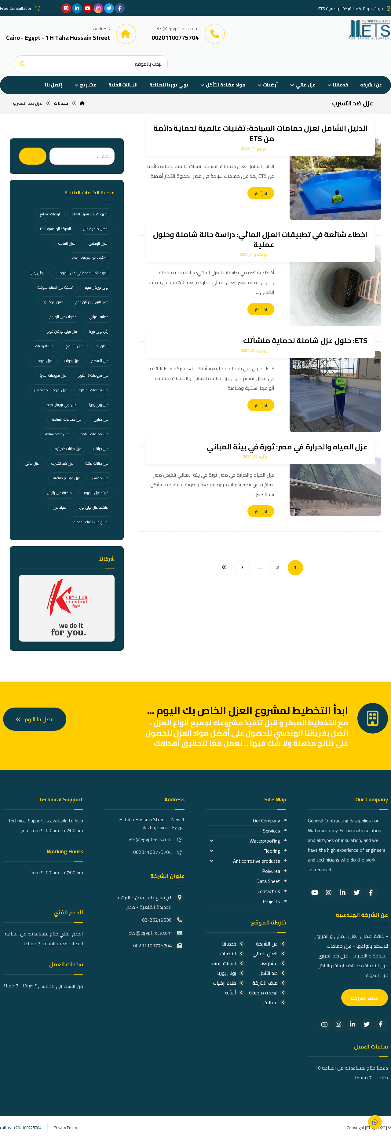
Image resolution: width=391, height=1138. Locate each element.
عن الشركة (267, 943)
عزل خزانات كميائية (68, 448)
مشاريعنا (269, 963)
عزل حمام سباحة (57, 433)
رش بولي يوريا (98, 331)
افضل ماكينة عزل (95, 228)
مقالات (270, 1002)
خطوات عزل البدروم (63, 316)
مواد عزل (59, 507)
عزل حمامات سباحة (94, 433)
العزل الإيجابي (98, 243)
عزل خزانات (100, 448)
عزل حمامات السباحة (67, 419)
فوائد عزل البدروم (96, 492)
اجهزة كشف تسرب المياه (90, 214)
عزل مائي (32, 463)
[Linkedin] (343, 893)
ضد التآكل (268, 973)
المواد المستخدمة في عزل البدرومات (82, 272)
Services (271, 830)
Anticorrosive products (256, 860)
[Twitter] (357, 893)
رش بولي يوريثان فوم (62, 331)
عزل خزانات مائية (97, 463)
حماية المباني (98, 316)
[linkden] (77, 8)
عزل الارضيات (44, 345)
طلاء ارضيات (224, 982)
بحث (32, 156)
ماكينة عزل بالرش (59, 492)
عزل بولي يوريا (98, 404)
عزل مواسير (100, 477)
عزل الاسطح (99, 360)
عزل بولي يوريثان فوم (62, 404)
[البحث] (22, 64)
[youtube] (88, 8)
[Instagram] (329, 893)
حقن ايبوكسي (53, 302)
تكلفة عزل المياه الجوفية (55, 287)
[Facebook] (371, 893)
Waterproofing (265, 840)
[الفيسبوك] (120, 8)
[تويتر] (109, 8)
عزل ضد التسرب (62, 463)
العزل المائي (265, 953)
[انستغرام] (98, 8)
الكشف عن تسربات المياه (90, 258)
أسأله (230, 992)
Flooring (271, 850)
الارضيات (228, 953)
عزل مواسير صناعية (66, 477)
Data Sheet (268, 881)
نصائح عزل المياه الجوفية (91, 521)
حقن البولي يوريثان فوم (91, 302)
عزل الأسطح (74, 345)
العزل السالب (67, 243)
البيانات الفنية (223, 963)
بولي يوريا (37, 272)
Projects (271, 901)
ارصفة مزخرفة (263, 992)
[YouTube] (315, 893)
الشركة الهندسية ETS (55, 228)
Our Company (266, 820)
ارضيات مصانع (50, 214)
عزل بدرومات (43, 360)
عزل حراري (101, 419)
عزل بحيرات (71, 360)
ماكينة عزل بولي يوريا (93, 507)
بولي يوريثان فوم (96, 287)
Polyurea (271, 871)
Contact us (269, 891)
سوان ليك (101, 345)
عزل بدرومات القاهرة (93, 389)
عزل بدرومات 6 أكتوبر (93, 375)
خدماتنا (229, 943)
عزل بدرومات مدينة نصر (50, 389)
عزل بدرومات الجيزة (53, 375)
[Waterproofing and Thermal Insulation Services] (369, 29)
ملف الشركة (265, 982)
